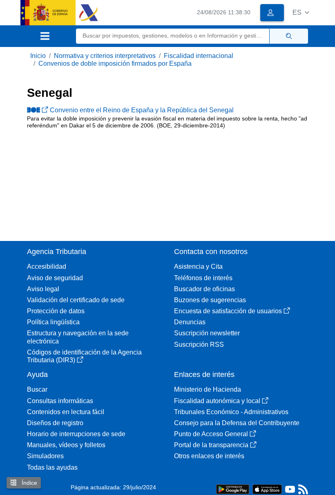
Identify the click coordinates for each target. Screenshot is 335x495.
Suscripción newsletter (207, 333)
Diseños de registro (55, 422)
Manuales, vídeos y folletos (66, 444)
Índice (28, 482)
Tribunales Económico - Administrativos (231, 411)
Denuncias (189, 322)
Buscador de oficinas (204, 288)
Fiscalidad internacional (198, 55)
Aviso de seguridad (55, 277)
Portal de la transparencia (211, 444)
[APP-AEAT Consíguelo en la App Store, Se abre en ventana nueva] (267, 488)
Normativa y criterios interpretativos (105, 55)
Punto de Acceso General (211, 433)
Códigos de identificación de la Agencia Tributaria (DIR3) (84, 356)
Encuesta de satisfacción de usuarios (228, 311)
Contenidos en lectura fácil (65, 411)
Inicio (38, 55)
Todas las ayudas (52, 467)
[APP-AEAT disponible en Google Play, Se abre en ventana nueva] (232, 488)
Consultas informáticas (60, 400)
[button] (301, 12)
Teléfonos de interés (203, 277)
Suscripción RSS (199, 344)
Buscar (37, 389)
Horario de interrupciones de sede (76, 433)
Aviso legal (43, 288)
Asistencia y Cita (198, 266)
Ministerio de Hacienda (207, 389)
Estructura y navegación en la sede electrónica (78, 337)
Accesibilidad (46, 266)
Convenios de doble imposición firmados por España (115, 63)
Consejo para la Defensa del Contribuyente (236, 422)
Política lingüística (53, 322)
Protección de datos (56, 311)
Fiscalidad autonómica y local (217, 400)
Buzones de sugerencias (210, 300)
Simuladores (45, 456)
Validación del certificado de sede (76, 300)
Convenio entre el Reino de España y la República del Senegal (142, 110)
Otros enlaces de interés (209, 456)
